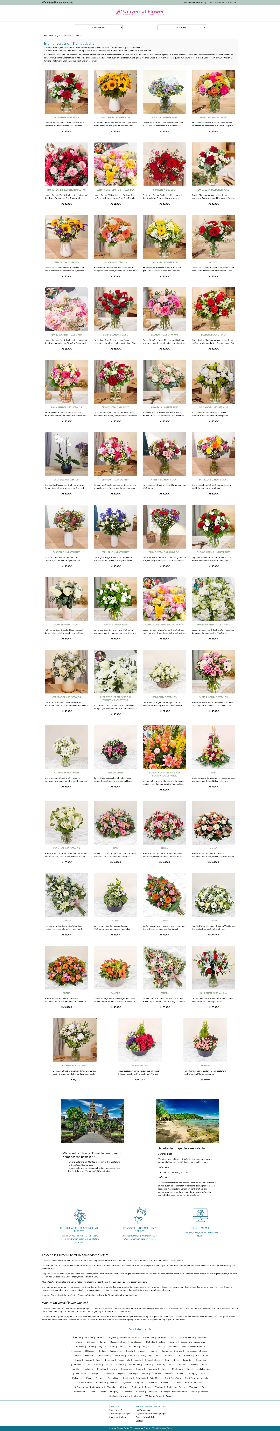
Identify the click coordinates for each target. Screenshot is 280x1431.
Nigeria (121, 1373)
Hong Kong (146, 1355)
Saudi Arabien (85, 1382)
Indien (158, 1355)
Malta (204, 1364)
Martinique (88, 1369)
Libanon (120, 1364)
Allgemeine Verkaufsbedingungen (151, 1413)
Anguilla (112, 1337)
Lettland (108, 1364)
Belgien (162, 1342)
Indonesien (170, 1355)
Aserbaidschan (187, 1337)
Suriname (136, 1387)
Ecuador (77, 1351)
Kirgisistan (187, 1360)
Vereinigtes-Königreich (119, 1396)
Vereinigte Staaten (199, 1391)
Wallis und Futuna (153, 1396)
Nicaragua (94, 1373)
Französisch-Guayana (172, 1351)
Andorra (100, 1337)
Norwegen (133, 1373)
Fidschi (129, 1351)
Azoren (79, 1342)
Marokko (75, 1369)
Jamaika (88, 1360)
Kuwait (97, 1364)
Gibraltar (89, 1355)
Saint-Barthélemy (173, 1378)
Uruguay (114, 1391)
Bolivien (173, 1342)
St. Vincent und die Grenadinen (88, 1387)
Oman (145, 1373)
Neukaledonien (203, 1369)
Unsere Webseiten (117, 1417)
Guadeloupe (118, 1355)
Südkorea (123, 1387)
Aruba (173, 1337)
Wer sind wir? (115, 1410)
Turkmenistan (79, 1391)
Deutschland (172, 1346)
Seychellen (126, 1382)
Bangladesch (136, 1342)
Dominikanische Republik (193, 1346)
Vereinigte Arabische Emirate (174, 1391)
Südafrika (111, 1387)
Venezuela (152, 1391)
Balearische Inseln (118, 1342)
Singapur (139, 1382)
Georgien (77, 1355)
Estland (102, 1351)
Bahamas (91, 1342)
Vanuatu (140, 1391)
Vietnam (137, 1396)
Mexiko (139, 1369)
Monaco (164, 1369)
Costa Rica (133, 1346)
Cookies (139, 1420)
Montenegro (177, 1369)
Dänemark (158, 1346)
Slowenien (152, 1382)
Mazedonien (126, 1369)
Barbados (150, 1342)
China (121, 1346)
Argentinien (148, 1337)
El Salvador (90, 1351)
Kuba (88, 1364)
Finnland (141, 1351)
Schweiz (114, 1382)
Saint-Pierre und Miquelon (197, 1378)
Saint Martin (155, 1378)
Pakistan (169, 1373)
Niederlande (109, 1373)
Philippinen (77, 1378)
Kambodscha (66, 35)
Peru (203, 1373)
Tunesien (193, 1387)
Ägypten (77, 1337)
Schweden (101, 1382)
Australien (202, 1337)
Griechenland (103, 1355)
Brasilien (80, 1346)
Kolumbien (201, 1360)
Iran (197, 1355)
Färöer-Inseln (116, 1351)
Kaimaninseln (124, 1360)
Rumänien (127, 1378)
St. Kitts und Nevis (193, 1382)
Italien (78, 1360)
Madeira (182, 1364)
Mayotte (113, 1369)
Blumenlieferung (50, 35)
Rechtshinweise (143, 1410)
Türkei (204, 1387)
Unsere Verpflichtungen (120, 1413)
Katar (167, 1360)
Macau (172, 1364)
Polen (88, 1378)
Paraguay (193, 1373)
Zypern (169, 1396)
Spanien (164, 1382)
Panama (180, 1373)
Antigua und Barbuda (129, 1337)
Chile (112, 1346)
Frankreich (153, 1351)
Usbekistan (127, 1391)
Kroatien (78, 1364)
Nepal (189, 1369)
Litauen (147, 1364)
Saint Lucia (141, 1378)
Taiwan (148, 1387)
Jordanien (109, 1360)
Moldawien (152, 1369)
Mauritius (101, 1369)
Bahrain (102, 1342)
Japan (98, 1360)
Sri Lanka (177, 1382)
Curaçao (145, 1346)
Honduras (132, 1355)
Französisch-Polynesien (197, 1351)
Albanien (89, 1337)
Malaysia (194, 1364)
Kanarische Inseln (153, 1360)
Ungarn (102, 1391)
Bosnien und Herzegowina (193, 1342)
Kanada (137, 1360)
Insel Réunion (185, 1355)
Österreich (156, 1373)
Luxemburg (160, 1364)
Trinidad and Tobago (176, 1387)
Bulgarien (102, 1346)
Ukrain (92, 1391)
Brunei (91, 1346)
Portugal (99, 1378)
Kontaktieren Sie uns (193, 2)
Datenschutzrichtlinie (145, 1417)
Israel (205, 1355)
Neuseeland (81, 1373)
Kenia (176, 1360)
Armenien (162, 1337)
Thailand (159, 1387)
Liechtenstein (134, 1364)
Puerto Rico (112, 1378)
